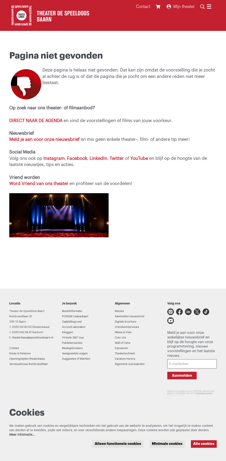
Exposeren (121, 348)
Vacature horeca (125, 358)
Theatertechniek (125, 353)
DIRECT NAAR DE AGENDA (35, 121)
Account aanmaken (73, 327)
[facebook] (179, 311)
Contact (143, 6)
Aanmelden (182, 375)
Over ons (120, 337)
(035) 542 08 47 (22, 332)
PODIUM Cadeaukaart (75, 316)
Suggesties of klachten (76, 358)
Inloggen (67, 332)
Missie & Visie (123, 332)
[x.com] (197, 311)
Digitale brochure (125, 321)
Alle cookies (203, 444)
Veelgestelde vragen (75, 353)
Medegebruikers (72, 348)
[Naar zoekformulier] (202, 6)
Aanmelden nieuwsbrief (129, 316)
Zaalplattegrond (72, 321)
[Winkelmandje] (158, 6)
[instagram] (170, 311)
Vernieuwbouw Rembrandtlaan (28, 364)
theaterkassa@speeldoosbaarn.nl (32, 337)
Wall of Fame (122, 343)
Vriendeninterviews (127, 327)
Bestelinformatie (72, 311)
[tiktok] (206, 311)
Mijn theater (184, 6)
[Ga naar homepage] (49, 15)
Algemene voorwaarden (130, 364)
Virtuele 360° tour (73, 337)
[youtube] (170, 320)
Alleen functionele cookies (118, 444)
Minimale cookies (167, 444)
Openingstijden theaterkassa (27, 358)
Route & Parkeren (20, 353)
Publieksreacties (72, 343)
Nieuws (119, 311)
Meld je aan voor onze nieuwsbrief (45, 139)
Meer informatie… (22, 434)
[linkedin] (188, 311)
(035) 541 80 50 (22, 327)
